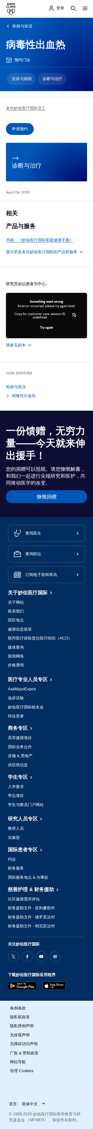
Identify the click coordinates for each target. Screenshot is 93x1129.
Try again (46, 327)
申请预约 (20, 129)
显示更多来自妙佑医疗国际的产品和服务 (41, 252)
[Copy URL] (74, 316)
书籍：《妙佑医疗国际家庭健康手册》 (39, 240)
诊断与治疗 (52, 79)
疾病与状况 (22, 26)
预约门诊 (22, 60)
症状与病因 (22, 79)
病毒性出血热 (35, 44)
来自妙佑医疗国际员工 (26, 108)
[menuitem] (21, 79)
